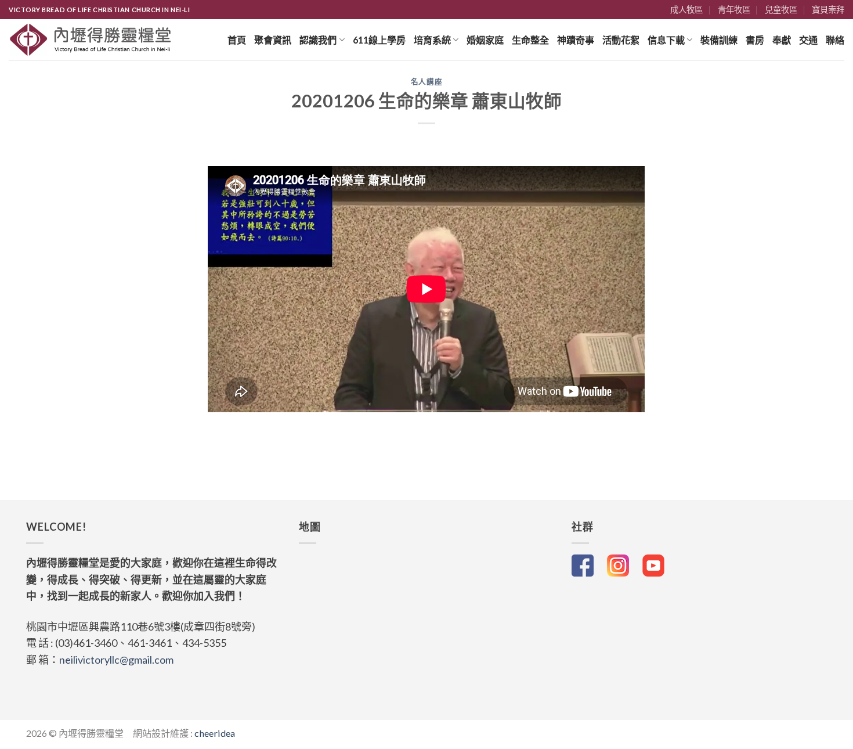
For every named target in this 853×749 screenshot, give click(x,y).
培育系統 (432, 39)
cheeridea (214, 733)
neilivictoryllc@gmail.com (116, 659)
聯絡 (835, 39)
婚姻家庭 (485, 39)
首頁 (236, 39)
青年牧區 (734, 10)
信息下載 (666, 39)
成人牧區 (686, 10)
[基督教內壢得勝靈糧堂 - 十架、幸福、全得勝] (91, 39)
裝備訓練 (719, 39)
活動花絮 (620, 39)
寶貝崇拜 (828, 10)
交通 (808, 39)
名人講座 (427, 81)
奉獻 (781, 39)
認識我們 (318, 39)
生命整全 (530, 39)
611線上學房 (379, 39)
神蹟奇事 (575, 39)
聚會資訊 (272, 39)
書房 (755, 39)
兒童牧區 (781, 10)
